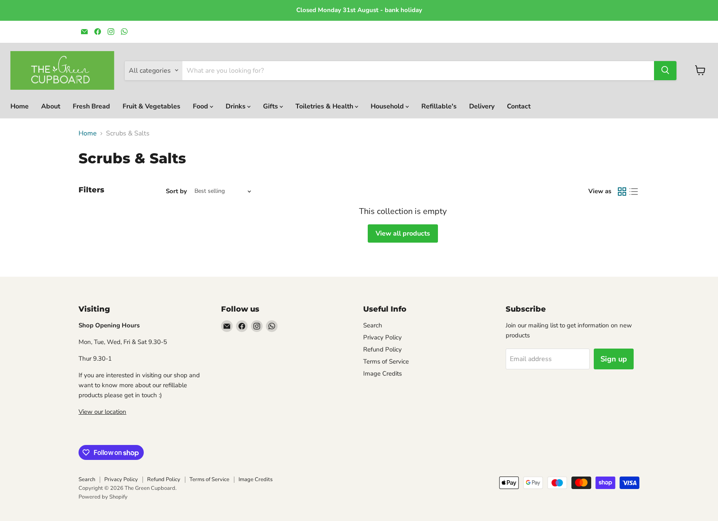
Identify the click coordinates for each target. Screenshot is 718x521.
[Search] (665, 70)
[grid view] (622, 191)
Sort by (176, 191)
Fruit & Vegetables (151, 106)
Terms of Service (386, 361)
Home (19, 106)
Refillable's (439, 106)
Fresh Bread (91, 106)
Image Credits (382, 373)
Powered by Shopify (103, 497)
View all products (403, 233)
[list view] (633, 191)
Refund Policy (382, 349)
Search (372, 325)
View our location (102, 412)
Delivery (481, 106)
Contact (519, 106)
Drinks (236, 106)
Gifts (271, 106)
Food (201, 106)
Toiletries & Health (325, 106)
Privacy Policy (382, 337)
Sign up (613, 359)
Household (388, 106)
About (50, 106)
